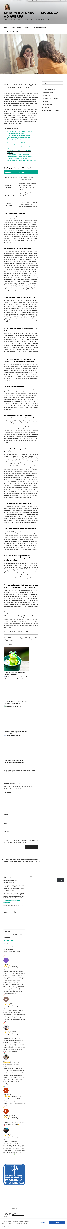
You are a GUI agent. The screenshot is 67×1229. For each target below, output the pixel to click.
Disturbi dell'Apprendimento (49, 98)
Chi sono (6, 27)
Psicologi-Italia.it (14, 1208)
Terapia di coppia (46, 107)
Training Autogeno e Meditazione (50, 110)
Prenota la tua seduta (40, 27)
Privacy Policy (16, 1215)
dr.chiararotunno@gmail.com (10, 946)
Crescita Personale (29, 770)
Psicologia (10, 771)
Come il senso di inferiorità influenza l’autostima (21, 143)
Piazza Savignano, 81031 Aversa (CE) (12, 934)
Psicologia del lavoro (47, 104)
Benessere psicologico (14, 770)
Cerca (30, 876)
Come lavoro (27, 27)
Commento (8, 792)
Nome (6, 814)
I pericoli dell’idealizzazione (15, 145)
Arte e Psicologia (46, 86)
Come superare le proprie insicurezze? (18, 154)
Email (6, 823)
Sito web (6, 831)
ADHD (43, 83)
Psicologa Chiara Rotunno (26, 82)
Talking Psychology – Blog (11, 31)
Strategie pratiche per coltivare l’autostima (20, 131)
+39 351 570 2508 (8, 940)
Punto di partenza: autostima (15, 133)
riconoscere (7, 234)
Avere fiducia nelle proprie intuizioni (18, 158)
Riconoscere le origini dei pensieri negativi (19, 137)
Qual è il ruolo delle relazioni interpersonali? (20, 156)
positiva (20, 514)
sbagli (29, 312)
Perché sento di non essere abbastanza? (19, 135)
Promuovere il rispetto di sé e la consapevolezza (21, 160)
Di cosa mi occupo (16, 27)
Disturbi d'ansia (46, 95)
